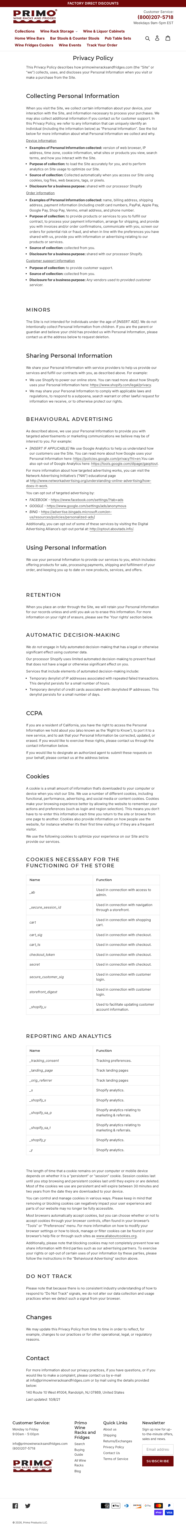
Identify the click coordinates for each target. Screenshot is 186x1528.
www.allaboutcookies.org (116, 1236)
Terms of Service (115, 1459)
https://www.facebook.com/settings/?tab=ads (87, 500)
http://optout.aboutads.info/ (111, 529)
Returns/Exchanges (117, 1441)
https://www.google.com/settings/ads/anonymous (86, 506)
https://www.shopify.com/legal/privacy (120, 385)
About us (109, 1429)
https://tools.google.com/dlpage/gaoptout (124, 463)
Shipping (109, 1435)
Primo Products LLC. (35, 1522)
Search (79, 1444)
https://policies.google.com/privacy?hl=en (107, 458)
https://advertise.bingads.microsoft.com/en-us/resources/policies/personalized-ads (70, 514)
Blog (77, 1471)
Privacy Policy (113, 1447)
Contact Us (111, 1453)
